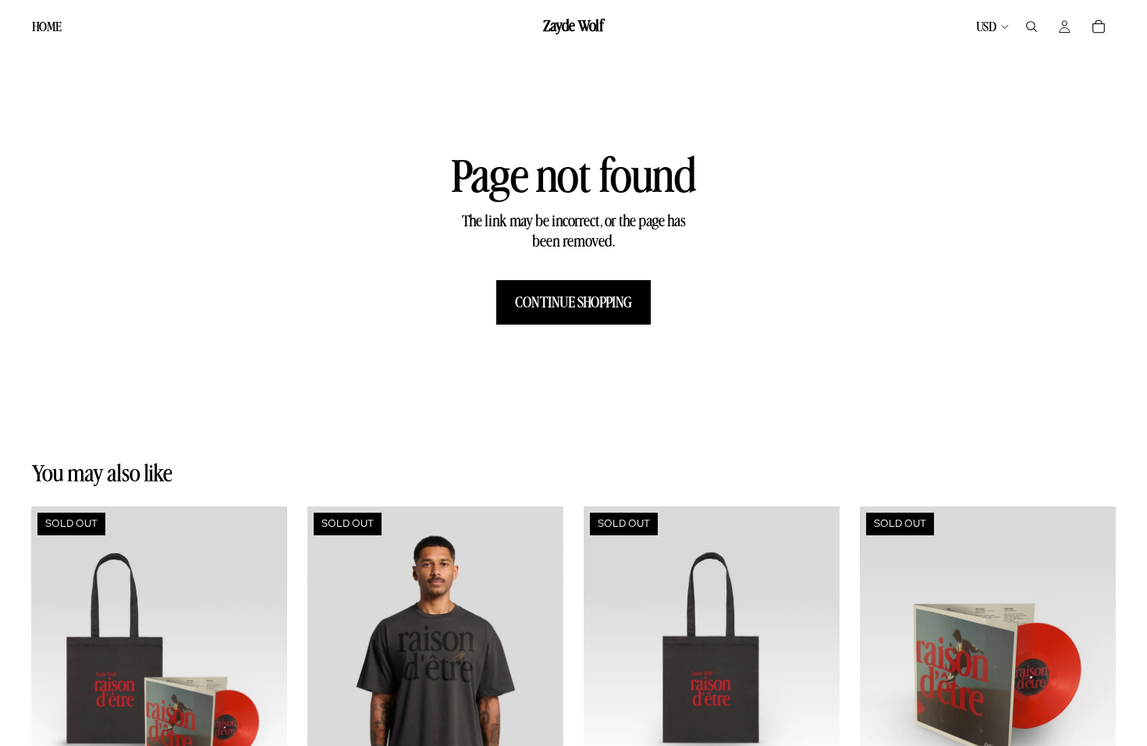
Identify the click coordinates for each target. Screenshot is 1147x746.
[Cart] (1098, 26)
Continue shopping (573, 302)
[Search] (1031, 26)
